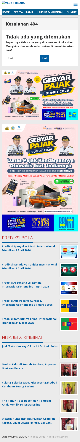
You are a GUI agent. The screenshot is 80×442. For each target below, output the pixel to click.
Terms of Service (58, 436)
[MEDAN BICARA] (13, 2)
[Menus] (75, 4)
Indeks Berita (38, 436)
